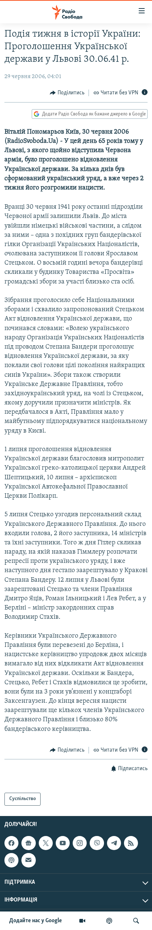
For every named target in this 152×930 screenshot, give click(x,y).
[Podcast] (11, 860)
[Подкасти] (109, 920)
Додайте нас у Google (35, 921)
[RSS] (131, 843)
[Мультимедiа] (82, 920)
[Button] (67, 93)
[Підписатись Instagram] (80, 843)
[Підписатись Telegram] (114, 843)
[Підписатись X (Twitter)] (46, 843)
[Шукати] (136, 920)
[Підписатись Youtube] (63, 843)
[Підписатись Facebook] (11, 843)
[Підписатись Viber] (97, 843)
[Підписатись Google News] (28, 843)
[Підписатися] (28, 860)
